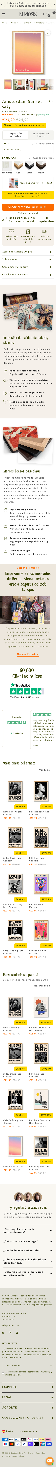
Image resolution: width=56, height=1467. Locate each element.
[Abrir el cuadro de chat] (50, 1461)
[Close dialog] (51, 692)
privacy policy (43, 775)
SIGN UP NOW (28, 769)
